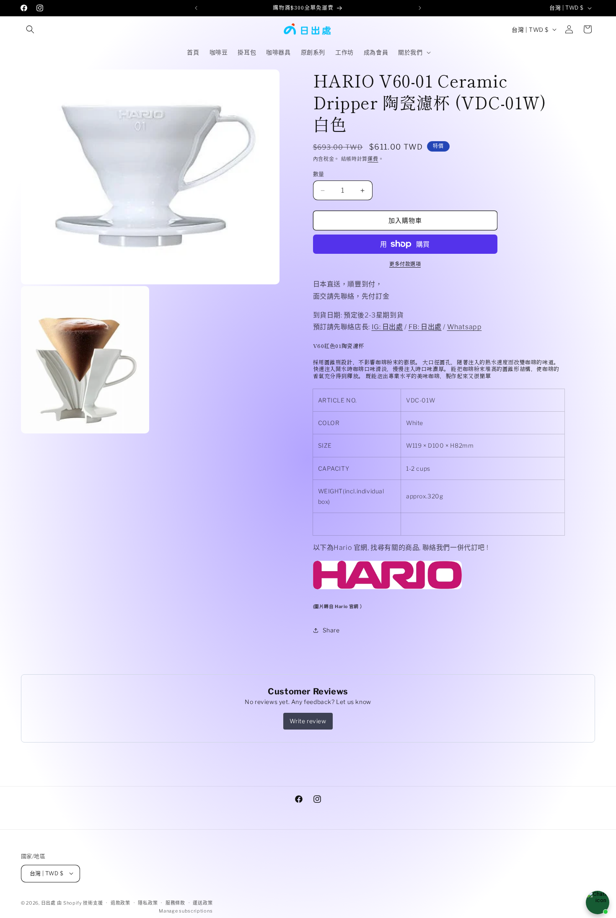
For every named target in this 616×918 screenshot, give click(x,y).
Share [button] (331, 630)
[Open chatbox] (597, 902)
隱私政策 (148, 902)
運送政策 (202, 902)
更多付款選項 (405, 264)
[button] (30, 29)
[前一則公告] (196, 8)
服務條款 (175, 902)
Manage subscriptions (185, 911)
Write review (308, 721)
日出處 (48, 902)
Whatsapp (464, 327)
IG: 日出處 (387, 327)
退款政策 (120, 902)
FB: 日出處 (425, 327)
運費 (373, 159)
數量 (318, 173)
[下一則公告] (420, 8)
